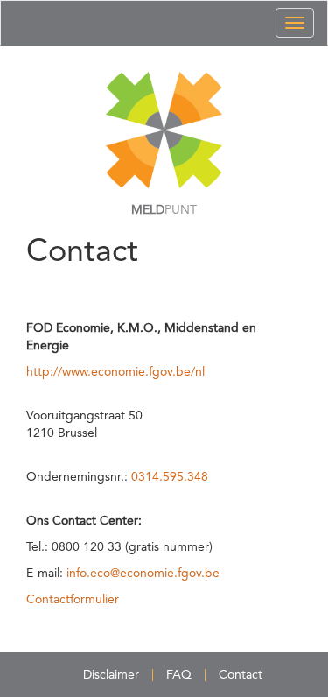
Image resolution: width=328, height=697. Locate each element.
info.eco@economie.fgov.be (143, 573)
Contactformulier (72, 600)
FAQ (179, 675)
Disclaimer (111, 675)
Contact (240, 675)
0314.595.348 (169, 477)
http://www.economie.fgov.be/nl (115, 372)
